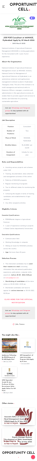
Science (22, 324)
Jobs (16, 324)
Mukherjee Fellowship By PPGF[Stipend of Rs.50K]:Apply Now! (9, 357)
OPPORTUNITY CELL (18, 453)
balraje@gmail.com (12, 278)
